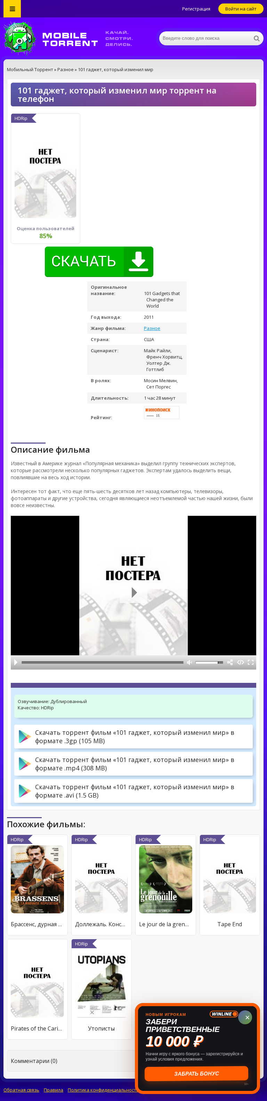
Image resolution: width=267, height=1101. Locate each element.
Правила (53, 1090)
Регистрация (196, 9)
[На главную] (73, 38)
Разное (152, 328)
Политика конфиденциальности (103, 1090)
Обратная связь (21, 1090)
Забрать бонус (197, 1074)
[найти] (257, 38)
